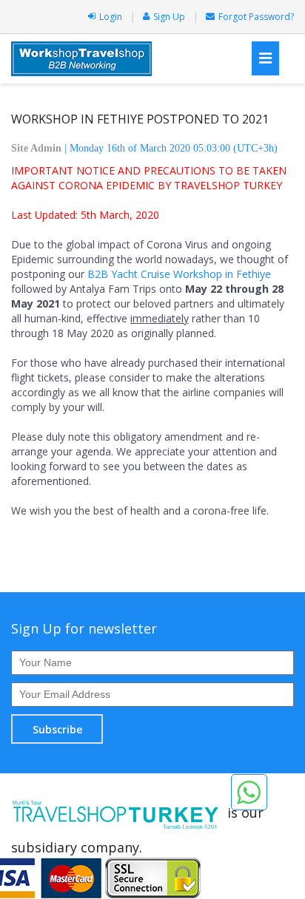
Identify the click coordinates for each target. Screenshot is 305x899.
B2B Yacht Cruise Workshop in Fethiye (179, 274)
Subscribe (57, 729)
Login (110, 16)
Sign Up (169, 16)
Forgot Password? (256, 16)
